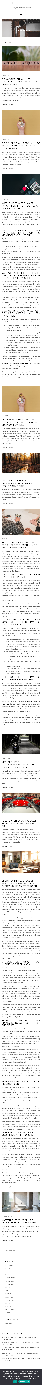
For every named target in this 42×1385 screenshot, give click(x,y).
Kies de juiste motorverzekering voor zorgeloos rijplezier (18, 765)
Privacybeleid (24, 1382)
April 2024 (8, 1306)
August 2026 (9, 1265)
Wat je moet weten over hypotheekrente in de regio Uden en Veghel (20, 206)
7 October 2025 (6, 877)
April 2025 (8, 1294)
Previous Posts (10, 1250)
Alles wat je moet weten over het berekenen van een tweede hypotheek (20, 545)
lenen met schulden (25, 951)
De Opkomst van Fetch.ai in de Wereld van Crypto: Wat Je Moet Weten (21, 146)
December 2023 (10, 1310)
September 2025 (10, 1284)
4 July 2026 (5, 199)
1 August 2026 (5, 139)
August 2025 (9, 1287)
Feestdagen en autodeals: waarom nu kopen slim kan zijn (19, 823)
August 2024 (9, 1303)
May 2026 (8, 1274)
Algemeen (4, 104)
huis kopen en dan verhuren (31, 899)
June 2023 (8, 1313)
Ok (15, 1382)
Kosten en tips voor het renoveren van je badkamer (20, 1221)
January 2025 (9, 1300)
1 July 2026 (5, 416)
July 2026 (8, 1268)
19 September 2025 (7, 1216)
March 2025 (9, 1297)
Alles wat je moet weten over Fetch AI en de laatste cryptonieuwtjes (20, 422)
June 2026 (8, 1271)
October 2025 (9, 1281)
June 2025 (8, 1290)
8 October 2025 (6, 817)
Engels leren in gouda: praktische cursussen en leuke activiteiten (18, 483)
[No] (39, 1377)
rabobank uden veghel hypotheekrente (15, 363)
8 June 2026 (5, 477)
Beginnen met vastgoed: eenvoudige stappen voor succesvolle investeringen (19, 883)
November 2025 (10, 1278)
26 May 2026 (5, 538)
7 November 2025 (6, 758)
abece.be (21, 3)
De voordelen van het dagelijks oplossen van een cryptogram (20, 82)
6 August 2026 (5, 75)
